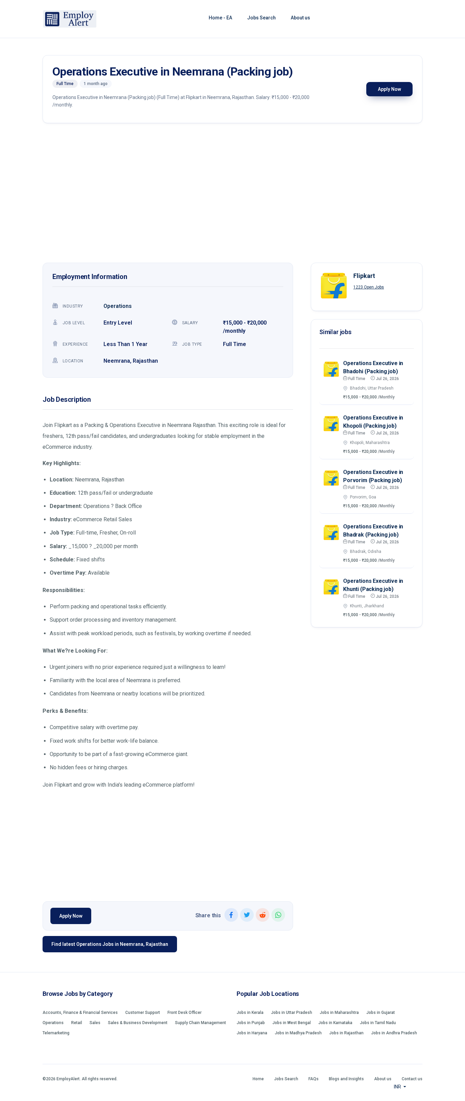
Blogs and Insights (346, 1079)
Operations (117, 306)
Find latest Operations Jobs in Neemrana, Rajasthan (109, 944)
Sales (95, 1022)
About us (300, 17)
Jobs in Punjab (251, 1022)
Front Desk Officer (184, 1012)
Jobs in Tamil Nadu (378, 1022)
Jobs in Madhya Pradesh (298, 1033)
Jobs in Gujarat (380, 1012)
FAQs (313, 1079)
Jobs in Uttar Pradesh (291, 1012)
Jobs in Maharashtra (339, 1012)
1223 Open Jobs (368, 287)
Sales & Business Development (137, 1022)
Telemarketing (56, 1033)
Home (258, 1079)
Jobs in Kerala (250, 1012)
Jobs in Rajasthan (346, 1033)
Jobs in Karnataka (335, 1022)
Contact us (412, 1079)
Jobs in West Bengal (291, 1022)
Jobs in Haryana (252, 1033)
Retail (76, 1022)
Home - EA (220, 17)
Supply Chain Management (200, 1022)
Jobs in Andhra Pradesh (394, 1033)
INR (398, 1086)
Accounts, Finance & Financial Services (80, 1012)
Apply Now (389, 89)
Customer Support (142, 1012)
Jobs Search (261, 17)
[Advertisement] (232, 194)
